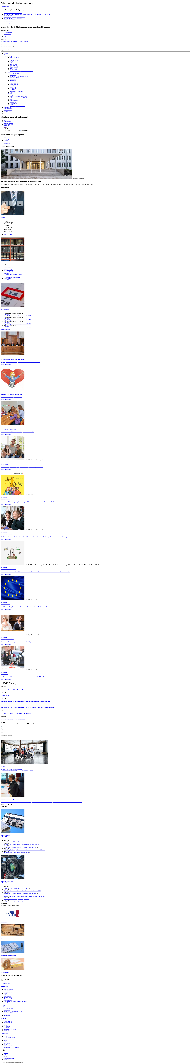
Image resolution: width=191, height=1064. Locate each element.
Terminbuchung (7, 111)
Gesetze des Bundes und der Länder (18, 96)
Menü (5, 54)
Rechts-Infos (10, 93)
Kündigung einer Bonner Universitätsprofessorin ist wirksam (16, 713)
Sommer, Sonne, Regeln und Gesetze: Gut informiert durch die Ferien (20, 847)
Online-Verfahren (14, 100)
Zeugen (11, 99)
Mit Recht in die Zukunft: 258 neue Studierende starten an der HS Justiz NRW (22, 844)
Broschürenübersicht (5, 329)
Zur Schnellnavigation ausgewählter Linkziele (14, 17)
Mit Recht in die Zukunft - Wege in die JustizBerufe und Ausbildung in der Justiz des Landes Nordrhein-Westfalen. (17, 770)
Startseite (6, 53)
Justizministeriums (7, 882)
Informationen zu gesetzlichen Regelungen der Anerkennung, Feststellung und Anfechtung (22, 467)
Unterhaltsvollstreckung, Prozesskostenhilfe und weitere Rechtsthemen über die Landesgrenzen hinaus (25, 606)
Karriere (3, 766)
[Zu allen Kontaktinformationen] (12, 214)
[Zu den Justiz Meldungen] (12, 832)
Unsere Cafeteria (13, 69)
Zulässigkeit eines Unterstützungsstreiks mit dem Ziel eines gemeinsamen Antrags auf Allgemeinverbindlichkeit (28, 707)
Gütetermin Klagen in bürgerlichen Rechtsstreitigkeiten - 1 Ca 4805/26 (17, 319)
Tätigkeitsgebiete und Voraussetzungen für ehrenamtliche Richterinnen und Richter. (20, 362)
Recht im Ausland (5, 603)
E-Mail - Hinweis (14, 83)
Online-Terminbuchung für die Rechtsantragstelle (21, 71)
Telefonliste (12, 85)
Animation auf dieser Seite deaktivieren (13, 13)
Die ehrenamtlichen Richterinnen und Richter (12, 358)
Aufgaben (9, 72)
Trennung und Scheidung (7, 638)
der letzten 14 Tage (8, 268)
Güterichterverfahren (14, 77)
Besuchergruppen (14, 68)
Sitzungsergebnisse (14, 60)
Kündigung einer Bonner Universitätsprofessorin (13, 719)
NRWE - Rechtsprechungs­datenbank (10, 799)
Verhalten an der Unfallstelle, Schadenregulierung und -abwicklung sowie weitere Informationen (23, 676)
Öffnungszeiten (13, 88)
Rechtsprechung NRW (9, 1039)
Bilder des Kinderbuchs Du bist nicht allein (11, 393)
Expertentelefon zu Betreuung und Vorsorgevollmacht (16, 852)
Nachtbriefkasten (14, 89)
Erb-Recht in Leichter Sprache (8, 568)
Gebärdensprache (8, 32)
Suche (5, 127)
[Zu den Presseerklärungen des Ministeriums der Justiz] (12, 878)
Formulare (12, 95)
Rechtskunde (13, 79)
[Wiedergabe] (1, 728)
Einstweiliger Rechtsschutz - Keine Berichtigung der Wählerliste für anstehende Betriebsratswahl (25, 701)
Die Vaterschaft (4, 463)
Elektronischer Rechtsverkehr (16, 91)
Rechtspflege (13, 80)
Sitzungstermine (13, 58)
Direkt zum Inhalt (5, 6)
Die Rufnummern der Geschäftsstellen (13, 273)
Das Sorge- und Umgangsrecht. (8, 428)
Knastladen (3, 939)
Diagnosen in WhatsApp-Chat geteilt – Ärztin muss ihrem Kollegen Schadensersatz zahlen (23, 689)
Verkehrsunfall (4, 673)
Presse (11, 61)
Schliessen (3, 39)
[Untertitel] (1, 732)
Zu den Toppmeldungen (9, 19)
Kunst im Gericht (5, 695)
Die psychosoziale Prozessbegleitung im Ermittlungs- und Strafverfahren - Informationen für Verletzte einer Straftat (28, 502)
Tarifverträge (13, 102)
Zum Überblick (7, 23)
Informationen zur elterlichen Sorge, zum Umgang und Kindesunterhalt (17, 432)
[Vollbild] (2, 732)
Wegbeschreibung (14, 84)
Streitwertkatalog (14, 103)
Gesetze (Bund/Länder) (9, 1037)
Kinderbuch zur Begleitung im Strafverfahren (11, 397)
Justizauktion (4, 922)
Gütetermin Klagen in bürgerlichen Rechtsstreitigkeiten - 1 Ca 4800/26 (17, 315)
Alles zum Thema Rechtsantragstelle (12, 271)
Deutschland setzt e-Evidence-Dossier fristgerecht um (16, 841)
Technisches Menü (5, 30)
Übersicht (6, 1053)
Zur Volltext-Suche (8, 15)
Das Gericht (9, 56)
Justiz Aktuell (5, 836)
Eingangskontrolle (14, 67)
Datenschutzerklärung (9, 1058)
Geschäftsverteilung (14, 73)
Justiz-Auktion (13, 63)
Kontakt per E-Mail (8, 234)
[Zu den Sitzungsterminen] (12, 306)
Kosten (11, 104)
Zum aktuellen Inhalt (8, 21)
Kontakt (5, 36)
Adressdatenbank (5, 972)
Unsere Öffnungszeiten (9, 279)
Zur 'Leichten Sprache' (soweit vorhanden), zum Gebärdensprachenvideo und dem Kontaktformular (27, 14)
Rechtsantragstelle (14, 64)
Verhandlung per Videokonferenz (17, 106)
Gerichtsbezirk (13, 75)
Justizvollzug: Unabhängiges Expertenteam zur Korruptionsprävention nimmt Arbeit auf (24, 850)
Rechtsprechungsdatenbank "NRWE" (18, 98)
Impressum (12, 92)
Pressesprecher (13, 87)
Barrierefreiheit (7, 34)
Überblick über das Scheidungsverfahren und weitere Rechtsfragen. (16, 641)
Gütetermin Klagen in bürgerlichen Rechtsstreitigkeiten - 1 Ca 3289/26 (17, 327)
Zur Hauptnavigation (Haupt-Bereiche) (13, 18)
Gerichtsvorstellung (14, 57)
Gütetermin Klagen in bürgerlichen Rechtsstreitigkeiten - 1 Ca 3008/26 (17, 323)
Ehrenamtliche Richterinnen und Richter (19, 76)
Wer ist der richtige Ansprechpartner (12, 276)
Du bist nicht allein (5, 498)
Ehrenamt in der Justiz (6, 533)
